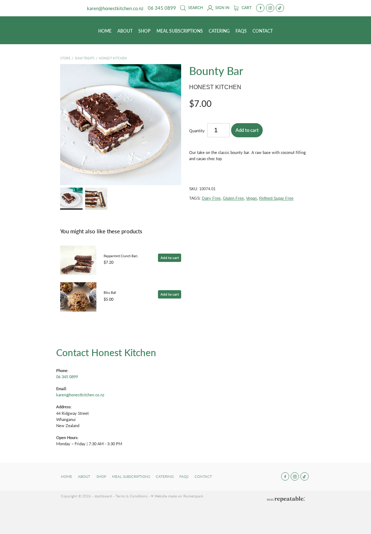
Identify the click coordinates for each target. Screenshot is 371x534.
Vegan (251, 198)
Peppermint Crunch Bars (121, 256)
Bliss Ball (110, 292)
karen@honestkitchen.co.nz (115, 8)
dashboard (103, 495)
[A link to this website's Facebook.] (260, 8)
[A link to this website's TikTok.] (280, 8)
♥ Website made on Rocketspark (177, 495)
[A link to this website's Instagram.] (270, 8)
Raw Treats (85, 58)
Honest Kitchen (113, 58)
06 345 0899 (67, 376)
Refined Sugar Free (276, 198)
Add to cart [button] (247, 130)
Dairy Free (211, 198)
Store (65, 58)
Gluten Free (233, 198)
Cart (246, 7)
